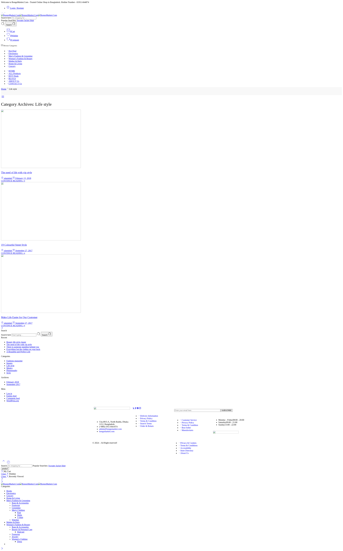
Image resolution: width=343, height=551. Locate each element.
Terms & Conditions (188, 445)
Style (8, 373)
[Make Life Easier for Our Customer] (41, 312)
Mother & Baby (15, 61)
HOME (12, 71)
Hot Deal (12, 51)
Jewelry (15, 537)
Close (3, 474)
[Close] (2, 328)
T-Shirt (20, 517)
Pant (19, 512)
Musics (9, 368)
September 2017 (13, 384)
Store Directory (186, 450)
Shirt (32, 20)
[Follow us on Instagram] (140, 408)
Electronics (13, 53)
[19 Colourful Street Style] (41, 240)
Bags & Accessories (20, 503)
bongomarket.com (106, 431)
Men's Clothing (18, 510)
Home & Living (15, 64)
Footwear (16, 505)
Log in (9, 393)
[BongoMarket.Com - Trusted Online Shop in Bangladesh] (29, 15)
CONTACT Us (15, 84)
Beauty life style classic (16, 342)
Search (9, 25)
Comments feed (13, 398)
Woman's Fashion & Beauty (18, 525)
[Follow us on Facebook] (136, 408)
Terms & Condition (148, 421)
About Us (184, 453)
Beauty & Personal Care (22, 529)
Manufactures (187, 430)
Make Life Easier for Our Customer (19, 317)
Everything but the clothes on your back (23, 349)
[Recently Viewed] (8, 463)
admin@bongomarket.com (110, 429)
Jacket (27, 20)
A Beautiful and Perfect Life (18, 352)
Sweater (20, 20)
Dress (19, 541)
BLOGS (12, 78)
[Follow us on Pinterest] (138, 408)
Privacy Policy (146, 418)
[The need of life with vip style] (41, 167)
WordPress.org (12, 401)
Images (9, 363)
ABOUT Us (14, 81)
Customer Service (189, 420)
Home (3, 89)
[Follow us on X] (134, 408)
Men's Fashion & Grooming (18, 500)
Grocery (12, 66)
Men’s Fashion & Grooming (20, 56)
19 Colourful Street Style (14, 244)
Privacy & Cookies (188, 443)
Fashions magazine (14, 361)
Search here (6, 18)
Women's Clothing (19, 539)
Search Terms (146, 423)
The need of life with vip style (16, 172)
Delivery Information (149, 416)
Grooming (16, 508)
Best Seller (186, 428)
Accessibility (185, 448)
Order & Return (147, 426)
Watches (15, 520)
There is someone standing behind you (22, 347)
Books (9, 491)
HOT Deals (13, 76)
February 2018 (12, 382)
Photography (11, 370)
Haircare (20, 532)
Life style (10, 366)
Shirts (19, 515)
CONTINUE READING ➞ (13, 181)
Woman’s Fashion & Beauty (20, 58)
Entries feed (11, 396)
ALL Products (15, 73)
